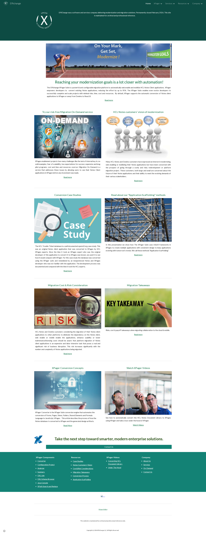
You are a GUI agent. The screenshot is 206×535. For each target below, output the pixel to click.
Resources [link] (182, 3)
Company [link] (196, 3)
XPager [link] (157, 3)
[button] (4, 531)
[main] (115, 14)
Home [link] (148, 3)
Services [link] (168, 3)
